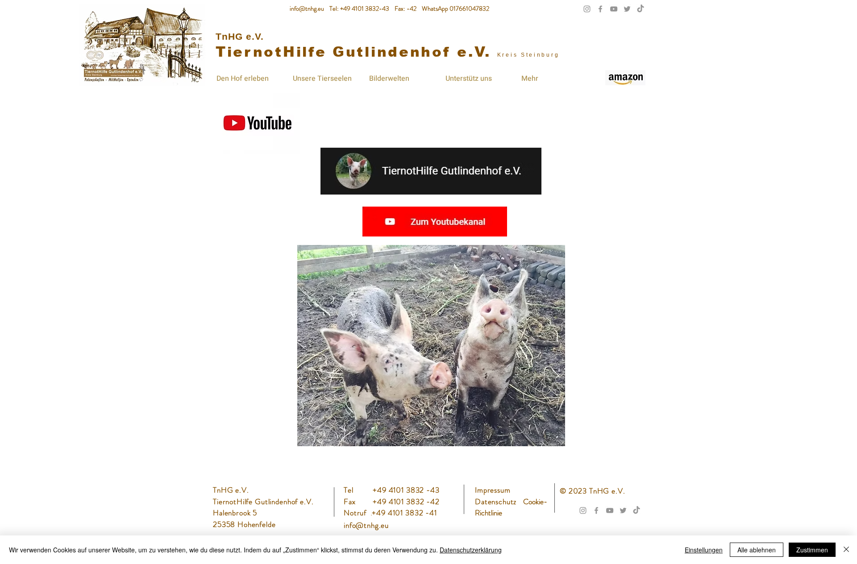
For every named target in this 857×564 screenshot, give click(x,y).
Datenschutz (497, 501)
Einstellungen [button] (704, 549)
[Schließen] (846, 550)
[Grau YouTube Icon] (613, 8)
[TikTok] (640, 8)
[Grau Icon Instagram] (586, 8)
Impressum (493, 490)
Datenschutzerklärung (471, 549)
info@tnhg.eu (307, 8)
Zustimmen (812, 549)
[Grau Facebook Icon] (600, 8)
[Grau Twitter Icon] (627, 8)
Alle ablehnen (756, 549)
